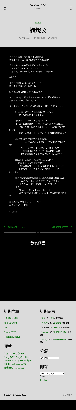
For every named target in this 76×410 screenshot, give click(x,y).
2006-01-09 (41, 38)
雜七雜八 (38, 22)
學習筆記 (18, 364)
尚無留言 (54, 38)
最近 (52, 318)
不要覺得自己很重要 (12, 336)
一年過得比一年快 (11, 318)
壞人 (5, 327)
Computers (10, 353)
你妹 (43, 318)
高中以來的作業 (19, 368)
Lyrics (29, 360)
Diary (21, 353)
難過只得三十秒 (60, 332)
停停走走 (57, 322)
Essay (17, 360)
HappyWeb (23, 360)
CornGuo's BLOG (38, 5)
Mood (7, 364)
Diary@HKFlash (22, 357)
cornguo (28, 38)
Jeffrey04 (45, 339)
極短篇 (23, 364)
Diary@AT (9, 357)
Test (13, 363)
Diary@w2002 (9, 360)
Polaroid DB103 (10, 332)
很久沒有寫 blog (10, 322)
